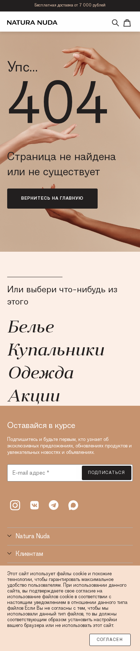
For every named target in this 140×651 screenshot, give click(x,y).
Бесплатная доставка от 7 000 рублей (70, 5)
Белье (30, 328)
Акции (33, 397)
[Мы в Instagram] (15, 505)
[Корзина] (127, 23)
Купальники (55, 351)
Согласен (110, 640)
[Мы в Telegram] (54, 505)
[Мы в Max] (73, 505)
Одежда (40, 374)
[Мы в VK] (34, 505)
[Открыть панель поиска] (115, 23)
